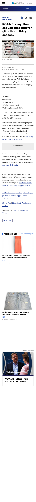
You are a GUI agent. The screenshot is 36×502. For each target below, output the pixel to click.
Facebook (16, 210)
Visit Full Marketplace (27, 233)
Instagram (24, 210)
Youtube (5, 205)
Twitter (5, 213)
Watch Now (30, 3)
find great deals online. (10, 165)
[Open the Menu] (3, 2)
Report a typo (8, 220)
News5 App (6, 203)
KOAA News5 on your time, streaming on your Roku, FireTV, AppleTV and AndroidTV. (17, 195)
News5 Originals (7, 18)
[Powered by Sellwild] (31, 350)
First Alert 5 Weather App (21, 203)
